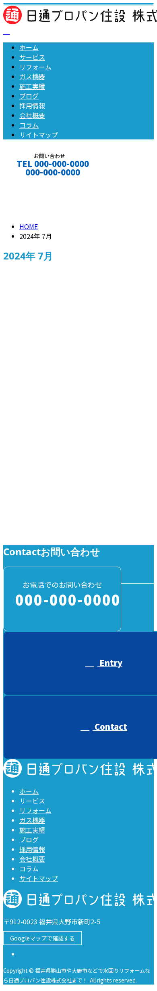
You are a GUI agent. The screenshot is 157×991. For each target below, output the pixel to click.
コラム (29, 125)
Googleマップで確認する (42, 938)
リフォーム (35, 67)
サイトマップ (38, 134)
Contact (31, 183)
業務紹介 (48, 532)
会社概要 (32, 115)
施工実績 (32, 86)
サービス (32, 57)
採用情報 (32, 105)
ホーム (29, 47)
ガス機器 (32, 76)
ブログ (29, 96)
